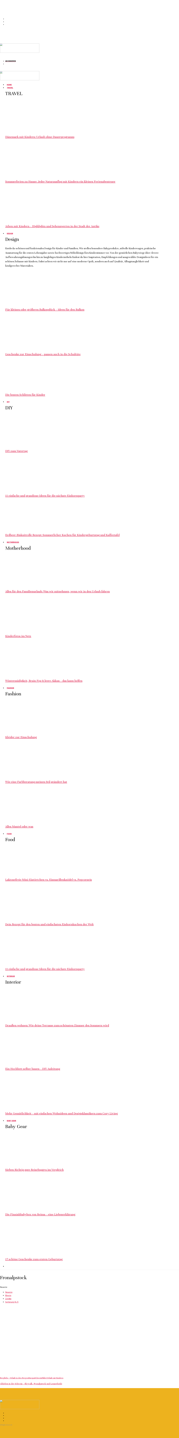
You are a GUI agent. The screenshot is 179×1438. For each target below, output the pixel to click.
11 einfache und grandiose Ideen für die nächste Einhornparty (45, 495)
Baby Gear (11, 1120)
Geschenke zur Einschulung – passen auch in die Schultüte (43, 354)
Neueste (8, 1292)
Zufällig (8, 1298)
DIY (8, 402)
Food (9, 833)
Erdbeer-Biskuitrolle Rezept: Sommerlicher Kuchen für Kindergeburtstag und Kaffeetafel (62, 535)
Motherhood (13, 542)
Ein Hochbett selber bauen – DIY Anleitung (32, 1068)
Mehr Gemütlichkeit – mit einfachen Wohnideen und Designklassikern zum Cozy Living (61, 1113)
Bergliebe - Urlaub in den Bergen (14, 1378)
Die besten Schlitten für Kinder (25, 394)
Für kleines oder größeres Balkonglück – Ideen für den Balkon (44, 309)
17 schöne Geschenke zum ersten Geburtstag (34, 1259)
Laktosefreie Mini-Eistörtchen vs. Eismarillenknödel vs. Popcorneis (48, 879)
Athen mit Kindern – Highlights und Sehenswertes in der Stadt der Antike (52, 226)
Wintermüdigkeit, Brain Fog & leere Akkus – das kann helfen (43, 680)
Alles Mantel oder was (19, 826)
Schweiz (38, 1378)
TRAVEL (10, 87)
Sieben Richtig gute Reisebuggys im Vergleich (34, 1169)
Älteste (8, 1295)
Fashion (10, 688)
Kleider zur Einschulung (21, 737)
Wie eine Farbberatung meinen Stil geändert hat (36, 782)
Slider (44, 1378)
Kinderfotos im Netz (18, 636)
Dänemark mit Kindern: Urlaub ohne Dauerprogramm (39, 137)
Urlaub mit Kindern (55, 1378)
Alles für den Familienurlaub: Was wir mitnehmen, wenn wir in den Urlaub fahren (57, 591)
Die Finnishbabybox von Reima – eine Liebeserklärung (40, 1214)
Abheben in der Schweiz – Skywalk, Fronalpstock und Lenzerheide (31, 1383)
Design (10, 233)
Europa (31, 1378)
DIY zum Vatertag (16, 451)
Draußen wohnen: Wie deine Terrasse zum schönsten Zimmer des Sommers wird (57, 1025)
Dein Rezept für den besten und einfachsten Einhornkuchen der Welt (49, 924)
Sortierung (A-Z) (11, 1302)
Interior (11, 976)
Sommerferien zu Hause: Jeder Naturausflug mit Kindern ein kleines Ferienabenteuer (60, 181)
